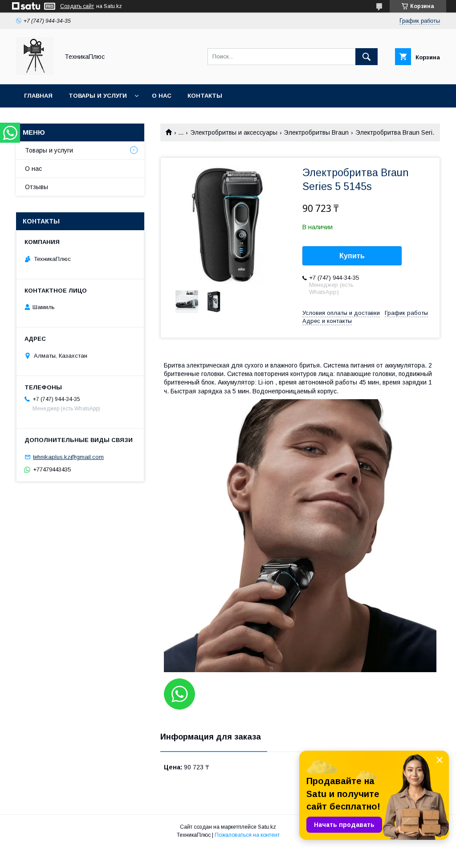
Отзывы (36, 186)
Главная (38, 95)
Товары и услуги (98, 95)
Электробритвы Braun (316, 132)
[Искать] (366, 56)
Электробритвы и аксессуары (233, 132)
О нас (161, 95)
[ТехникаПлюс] (35, 72)
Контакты (204, 95)
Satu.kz (267, 827)
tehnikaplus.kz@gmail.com (68, 457)
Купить (352, 256)
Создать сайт (77, 6)
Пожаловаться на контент (247, 835)
